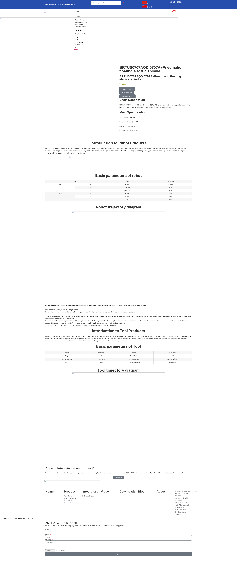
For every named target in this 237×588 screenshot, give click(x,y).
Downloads (127, 491)
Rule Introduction (81, 34)
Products (78, 16)
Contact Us (79, 44)
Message (48, 539)
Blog (77, 37)
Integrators (78, 30)
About (160, 491)
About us (78, 14)
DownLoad (79, 42)
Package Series (80, 27)
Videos (77, 40)
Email (47, 534)
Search (125, 3)
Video (105, 491)
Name (47, 529)
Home (77, 11)
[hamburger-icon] (174, 11)
